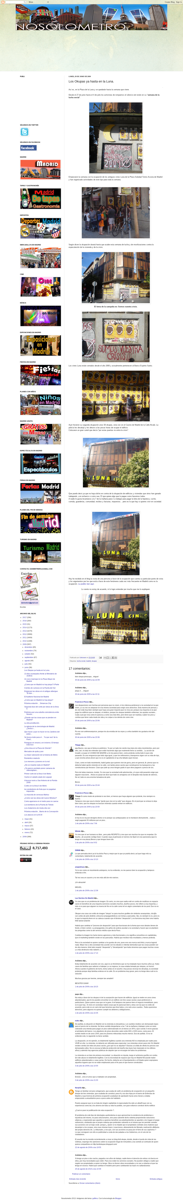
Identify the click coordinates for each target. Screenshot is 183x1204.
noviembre (29, 651)
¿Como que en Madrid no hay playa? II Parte (41, 685)
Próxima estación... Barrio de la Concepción (41, 812)
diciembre (29, 647)
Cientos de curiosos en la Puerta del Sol (39, 688)
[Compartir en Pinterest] (115, 657)
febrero (28, 829)
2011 (25, 638)
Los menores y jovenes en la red (37, 762)
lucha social (81, 661)
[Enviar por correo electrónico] (105, 657)
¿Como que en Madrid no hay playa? (38, 700)
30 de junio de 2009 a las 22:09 (87, 680)
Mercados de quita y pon (33, 751)
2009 (25, 644)
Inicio (118, 1179)
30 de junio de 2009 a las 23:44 (87, 785)
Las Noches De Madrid (84, 898)
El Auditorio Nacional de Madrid (36, 697)
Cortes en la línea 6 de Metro (35, 786)
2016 (25, 621)
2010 (25, 641)
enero (27, 832)
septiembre (29, 657)
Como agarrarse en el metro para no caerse (41, 801)
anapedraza (80, 867)
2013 (25, 631)
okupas (94, 661)
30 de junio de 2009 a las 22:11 (87, 694)
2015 (25, 624)
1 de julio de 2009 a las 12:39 (86, 891)
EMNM (77, 850)
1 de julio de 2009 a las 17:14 (86, 953)
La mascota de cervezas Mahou (36, 795)
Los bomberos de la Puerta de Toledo (38, 805)
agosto (27, 661)
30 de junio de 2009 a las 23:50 (87, 807)
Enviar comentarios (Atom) (90, 1183)
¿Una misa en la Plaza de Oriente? (37, 748)
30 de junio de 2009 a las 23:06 (87, 721)
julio (26, 664)
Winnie (77, 831)
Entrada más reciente (77, 1179)
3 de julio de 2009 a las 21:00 (86, 1080)
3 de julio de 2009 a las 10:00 (86, 1066)
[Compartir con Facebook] (113, 657)
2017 (25, 617)
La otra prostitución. (32, 723)
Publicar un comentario (81, 1174)
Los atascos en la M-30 (33, 815)
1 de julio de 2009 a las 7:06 (86, 823)
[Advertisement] (42, 50)
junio (27, 667)
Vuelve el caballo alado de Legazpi (38, 777)
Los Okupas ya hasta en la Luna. (37, 670)
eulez (77, 1021)
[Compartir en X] (110, 657)
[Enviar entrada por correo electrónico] (100, 657)
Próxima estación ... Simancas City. (37, 703)
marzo (27, 826)
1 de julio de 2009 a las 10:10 (86, 859)
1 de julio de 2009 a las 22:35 (86, 1013)
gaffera (95, 1198)
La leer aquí (86, 584)
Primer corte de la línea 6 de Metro (37, 774)
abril (26, 822)
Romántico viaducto (32, 758)
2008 (25, 837)
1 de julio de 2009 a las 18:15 (86, 987)
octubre (28, 654)
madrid (88, 661)
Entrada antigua (156, 1179)
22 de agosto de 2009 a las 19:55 (88, 1147)
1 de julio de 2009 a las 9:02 (86, 843)
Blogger (118, 1198)
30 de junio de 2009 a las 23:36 (87, 737)
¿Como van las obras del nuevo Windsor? (40, 798)
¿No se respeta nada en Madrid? (37, 765)
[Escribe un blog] (107, 657)
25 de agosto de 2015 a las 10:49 (88, 1169)
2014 (25, 627)
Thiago (77, 745)
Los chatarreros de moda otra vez (37, 808)
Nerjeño (78, 1088)
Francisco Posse (82, 702)
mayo (27, 819)
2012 (25, 634)
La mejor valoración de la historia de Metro (40, 755)
